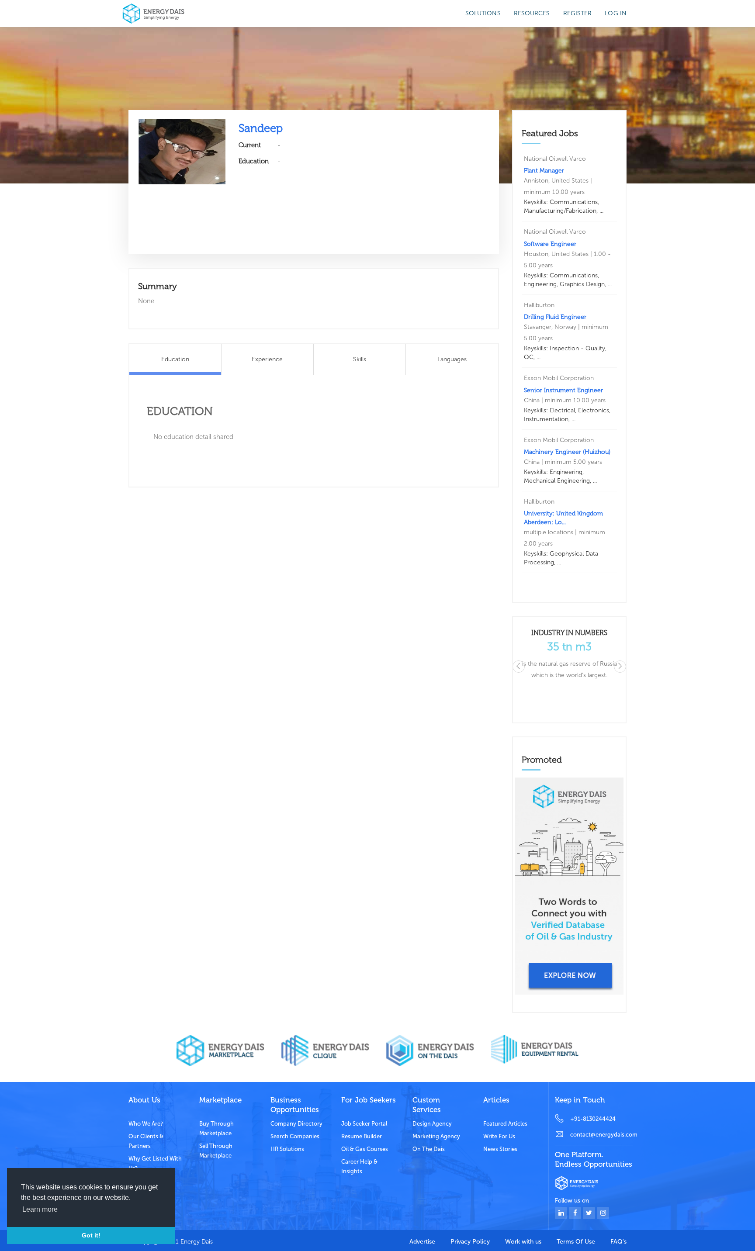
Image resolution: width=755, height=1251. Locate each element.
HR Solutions (287, 1149)
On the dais (428, 1149)
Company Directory (296, 1123)
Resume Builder (361, 1136)
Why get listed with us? (155, 1163)
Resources (532, 13)
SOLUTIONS (483, 13)
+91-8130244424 (593, 1119)
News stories (500, 1149)
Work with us (523, 1241)
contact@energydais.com (601, 1134)
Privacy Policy (470, 1241)
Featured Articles (505, 1123)
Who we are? (145, 1123)
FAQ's (618, 1241)
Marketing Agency (436, 1136)
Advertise (422, 1241)
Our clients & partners (145, 1141)
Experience (267, 359)
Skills (359, 359)
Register (577, 13)
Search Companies (294, 1136)
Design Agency (432, 1123)
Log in (616, 13)
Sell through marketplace (215, 1151)
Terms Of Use (576, 1241)
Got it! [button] (91, 1235)
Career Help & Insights (359, 1166)
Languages (452, 359)
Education (175, 359)
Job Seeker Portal (364, 1123)
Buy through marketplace (216, 1128)
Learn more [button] (40, 1209)
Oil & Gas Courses (364, 1149)
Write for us (499, 1136)
